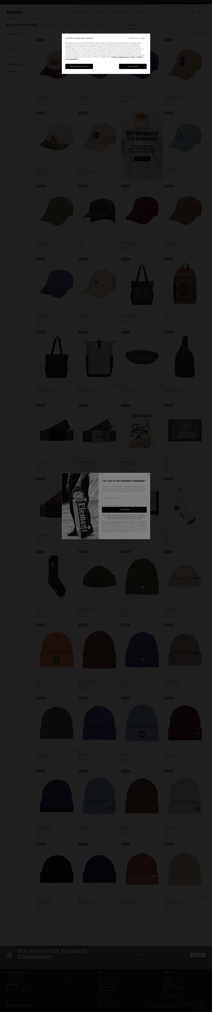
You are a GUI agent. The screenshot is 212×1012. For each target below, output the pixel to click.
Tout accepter (132, 66)
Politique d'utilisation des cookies (123, 57)
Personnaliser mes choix (79, 66)
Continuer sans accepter (136, 38)
